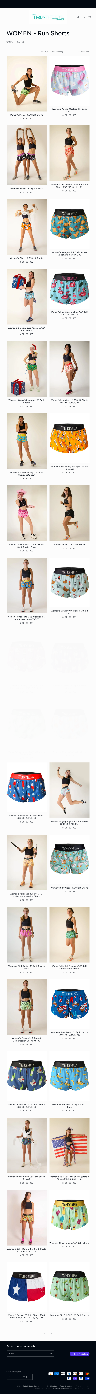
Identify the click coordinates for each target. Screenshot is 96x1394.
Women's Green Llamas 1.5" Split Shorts (70, 1243)
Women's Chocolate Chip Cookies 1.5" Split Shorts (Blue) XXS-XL (27, 618)
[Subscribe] (51, 1354)
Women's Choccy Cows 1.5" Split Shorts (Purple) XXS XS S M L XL (26, 686)
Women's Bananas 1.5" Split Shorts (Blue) (69, 1105)
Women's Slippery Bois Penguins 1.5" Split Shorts (26, 329)
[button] (5, 17)
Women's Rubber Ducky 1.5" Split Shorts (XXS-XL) (26, 473)
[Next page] (59, 1333)
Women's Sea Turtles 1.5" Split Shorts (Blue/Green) (26, 753)
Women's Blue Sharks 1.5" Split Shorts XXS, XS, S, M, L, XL (27, 1105)
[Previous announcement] (5, 4)
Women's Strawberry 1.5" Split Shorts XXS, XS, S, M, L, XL (69, 401)
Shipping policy (82, 1389)
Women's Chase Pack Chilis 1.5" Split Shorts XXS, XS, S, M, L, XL (69, 185)
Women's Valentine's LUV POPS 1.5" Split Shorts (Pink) (26, 545)
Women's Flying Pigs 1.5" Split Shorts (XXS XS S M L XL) (69, 822)
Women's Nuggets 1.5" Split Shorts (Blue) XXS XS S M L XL (69, 253)
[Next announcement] (91, 4)
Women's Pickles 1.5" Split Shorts (26, 115)
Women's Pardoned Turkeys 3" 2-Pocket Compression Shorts (26, 895)
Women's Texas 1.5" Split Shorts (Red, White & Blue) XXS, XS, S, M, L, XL (27, 1316)
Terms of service (42, 1389)
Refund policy (66, 1386)
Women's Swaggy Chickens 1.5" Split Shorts (69, 612)
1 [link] (37, 1333)
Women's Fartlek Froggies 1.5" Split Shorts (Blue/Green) (69, 967)
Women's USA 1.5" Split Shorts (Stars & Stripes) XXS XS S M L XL (69, 1178)
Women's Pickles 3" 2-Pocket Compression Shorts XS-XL (26, 1039)
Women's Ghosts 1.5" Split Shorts (26, 258)
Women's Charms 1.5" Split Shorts (69, 752)
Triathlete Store (31, 1386)
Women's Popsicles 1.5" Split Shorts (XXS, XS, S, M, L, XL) (26, 816)
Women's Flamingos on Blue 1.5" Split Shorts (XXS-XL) (69, 313)
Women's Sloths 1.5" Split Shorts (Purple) (69, 686)
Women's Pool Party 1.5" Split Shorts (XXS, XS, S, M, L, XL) (69, 1033)
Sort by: (44, 52)
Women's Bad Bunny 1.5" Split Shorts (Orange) (69, 467)
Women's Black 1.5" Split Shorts (69, 544)
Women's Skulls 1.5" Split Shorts (26, 188)
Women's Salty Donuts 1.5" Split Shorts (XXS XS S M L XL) (26, 1250)
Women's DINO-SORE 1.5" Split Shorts (69, 1315)
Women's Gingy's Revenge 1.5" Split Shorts (26, 401)
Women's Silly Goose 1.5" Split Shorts (69, 888)
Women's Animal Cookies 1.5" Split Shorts (69, 110)
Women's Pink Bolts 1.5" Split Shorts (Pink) (26, 967)
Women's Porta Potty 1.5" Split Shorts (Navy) (26, 1178)
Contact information (63, 1389)
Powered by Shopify (48, 1386)
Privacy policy (82, 1386)
